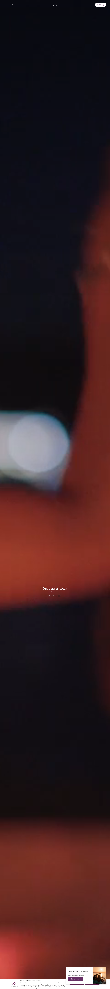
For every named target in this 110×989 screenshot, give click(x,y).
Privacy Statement (49, 986)
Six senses (55, 4)
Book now (99, 5)
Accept (92, 984)
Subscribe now (75, 979)
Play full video (53, 596)
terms (34, 985)
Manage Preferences (76, 984)
